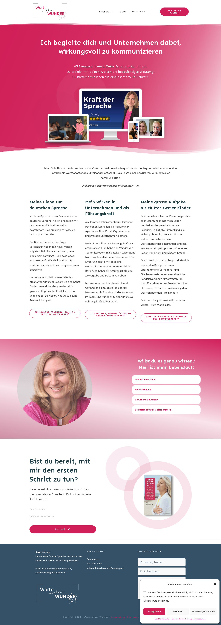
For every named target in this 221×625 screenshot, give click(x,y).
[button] (214, 584)
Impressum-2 (199, 619)
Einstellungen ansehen (203, 611)
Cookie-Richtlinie (162, 619)
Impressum (133, 617)
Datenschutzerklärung (182, 619)
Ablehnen (178, 611)
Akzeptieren (154, 611)
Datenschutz (118, 617)
